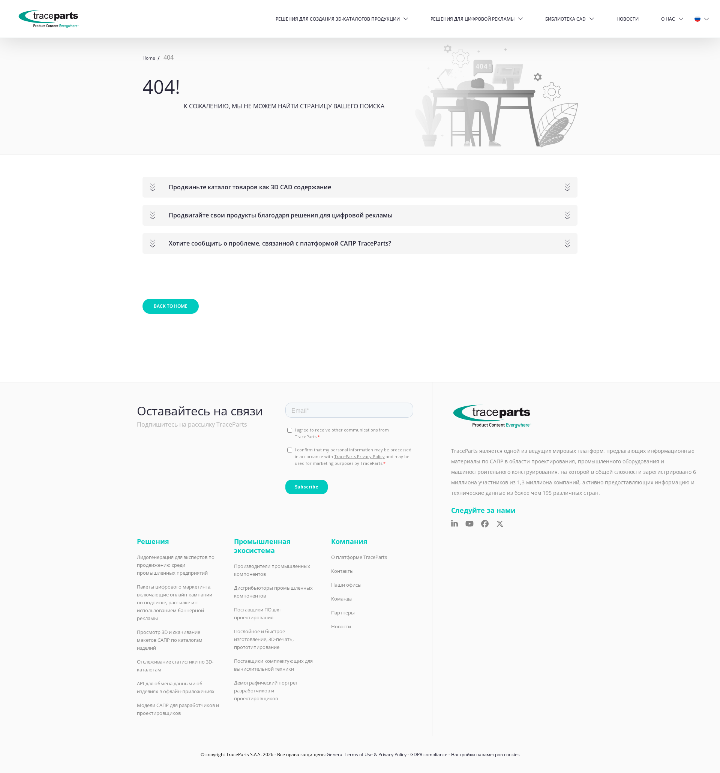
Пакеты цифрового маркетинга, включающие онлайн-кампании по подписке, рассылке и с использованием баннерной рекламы (174, 602)
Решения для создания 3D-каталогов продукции (338, 19)
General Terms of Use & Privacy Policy (366, 754)
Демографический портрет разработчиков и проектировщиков (266, 690)
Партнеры (343, 612)
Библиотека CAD (565, 19)
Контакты (342, 571)
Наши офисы (346, 584)
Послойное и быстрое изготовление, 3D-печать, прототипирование (264, 639)
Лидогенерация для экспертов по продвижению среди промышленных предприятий (175, 565)
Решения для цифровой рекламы (472, 19)
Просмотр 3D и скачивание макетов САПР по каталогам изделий (169, 640)
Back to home (171, 306)
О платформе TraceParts (359, 557)
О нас (668, 19)
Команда (341, 598)
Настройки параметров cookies (485, 754)
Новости (627, 19)
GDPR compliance (428, 754)
